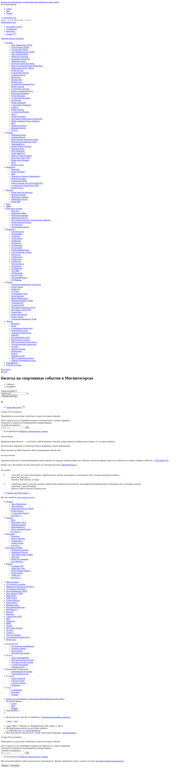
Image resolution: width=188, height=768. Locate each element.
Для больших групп (20, 674)
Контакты (10, 31)
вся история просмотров (26, 497)
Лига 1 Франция (13, 635)
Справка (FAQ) (18, 667)
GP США (15, 271)
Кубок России (17, 188)
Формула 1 (10, 229)
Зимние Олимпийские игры (23, 360)
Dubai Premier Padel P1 (21, 571)
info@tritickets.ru (33, 730)
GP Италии (16, 261)
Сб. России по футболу (16, 589)
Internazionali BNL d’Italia (22, 301)
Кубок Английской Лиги (22, 91)
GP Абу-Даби (17, 275)
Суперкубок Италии (20, 112)
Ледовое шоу (17, 225)
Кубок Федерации (19, 314)
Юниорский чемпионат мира (24, 142)
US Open (15, 291)
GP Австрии (16, 248)
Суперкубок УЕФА (19, 50)
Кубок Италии (17, 109)
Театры (9, 13)
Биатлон (9, 190)
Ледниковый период (20, 227)
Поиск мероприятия (20, 658)
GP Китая (15, 236)
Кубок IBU (16, 202)
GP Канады (16, 243)
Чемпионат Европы (19, 57)
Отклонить (15, 766)
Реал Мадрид (12, 603)
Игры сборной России (21, 529)
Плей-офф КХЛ (18, 153)
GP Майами (16, 280)
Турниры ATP (17, 303)
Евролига (15, 169)
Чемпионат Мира (18, 213)
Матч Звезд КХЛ (18, 522)
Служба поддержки (19, 665)
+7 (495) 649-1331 (13, 730)
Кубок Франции (18, 116)
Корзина (20, 38)
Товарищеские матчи (20, 59)
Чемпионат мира (18, 61)
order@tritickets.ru (68, 465)
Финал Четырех (18, 172)
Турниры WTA (17, 305)
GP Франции (17, 245)
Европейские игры (19, 330)
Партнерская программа (21, 671)
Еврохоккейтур (18, 144)
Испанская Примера (20, 93)
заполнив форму (69, 733)
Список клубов (18, 681)
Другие (9, 321)
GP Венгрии (16, 257)
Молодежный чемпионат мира (24, 139)
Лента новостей (18, 678)
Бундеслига (16, 100)
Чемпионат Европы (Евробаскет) (25, 176)
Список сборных (18, 683)
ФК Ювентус (12, 610)
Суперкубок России (20, 73)
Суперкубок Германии (21, 105)
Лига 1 (14, 114)
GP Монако (16, 241)
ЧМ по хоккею (12, 582)
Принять (5, 766)
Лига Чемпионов (18, 504)
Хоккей (9, 132)
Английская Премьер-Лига (23, 84)
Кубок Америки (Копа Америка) (25, 121)
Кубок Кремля (17, 296)
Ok (27, 428)
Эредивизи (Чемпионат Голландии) (26, 119)
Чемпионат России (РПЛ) (22, 508)
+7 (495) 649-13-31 (161, 460)
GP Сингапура (17, 264)
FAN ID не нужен (14, 365)
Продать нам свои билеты (22, 660)
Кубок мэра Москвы (20, 160)
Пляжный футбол (19, 126)
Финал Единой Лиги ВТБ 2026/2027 (27, 183)
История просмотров (20, 653)
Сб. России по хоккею (15, 584)
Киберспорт (16, 351)
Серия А (15, 107)
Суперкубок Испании (20, 98)
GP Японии (16, 266)
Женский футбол (18, 128)
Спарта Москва (13, 600)
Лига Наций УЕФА (19, 54)
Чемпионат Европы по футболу (20, 586)
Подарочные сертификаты (22, 646)
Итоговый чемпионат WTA (23, 307)
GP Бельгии (16, 259)
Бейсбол (14, 335)
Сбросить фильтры (9, 396)
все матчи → (16, 515)
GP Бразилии (17, 273)
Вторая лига (16, 82)
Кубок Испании (18, 96)
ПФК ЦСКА (11, 598)
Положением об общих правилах (56, 717)
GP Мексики (16, 268)
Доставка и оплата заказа (22, 662)
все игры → (16, 532)
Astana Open (16, 312)
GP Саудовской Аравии (21, 252)
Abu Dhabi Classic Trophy (22, 555)
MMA (8, 206)
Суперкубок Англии (20, 89)
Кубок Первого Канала (21, 146)
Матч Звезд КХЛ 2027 (21, 158)
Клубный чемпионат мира (22, 63)
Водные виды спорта (20, 340)
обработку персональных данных (33, 431)
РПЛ (8, 619)
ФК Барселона (12, 605)
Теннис (9, 282)
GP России (16, 254)
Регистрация (16, 651)
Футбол (9, 43)
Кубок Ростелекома (19, 559)
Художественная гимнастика (23, 344)
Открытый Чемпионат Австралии (26, 284)
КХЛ (13, 520)
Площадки (15, 685)
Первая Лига (16, 80)
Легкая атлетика (18, 349)
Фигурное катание (14, 208)
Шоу (8, 11)
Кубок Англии (17, 86)
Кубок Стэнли (17, 165)
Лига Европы (17, 506)
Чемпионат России (19, 199)
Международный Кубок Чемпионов (27, 66)
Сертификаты (12, 363)
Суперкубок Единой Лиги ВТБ (25, 185)
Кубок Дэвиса (17, 317)
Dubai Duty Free (18, 568)
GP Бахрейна (17, 234)
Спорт (9, 9)
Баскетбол (10, 167)
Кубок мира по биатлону (22, 192)
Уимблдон (15, 289)
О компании (11, 29)
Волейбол (15, 324)
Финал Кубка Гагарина (21, 155)
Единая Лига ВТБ (14, 616)
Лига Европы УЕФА (20, 47)
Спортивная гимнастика (22, 328)
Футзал (14, 130)
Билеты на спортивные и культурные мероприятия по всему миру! (30, 2)
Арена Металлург (14, 407)
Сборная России (18, 75)
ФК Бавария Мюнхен (15, 607)
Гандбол (15, 347)
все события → (17, 561)
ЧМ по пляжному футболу (22, 358)
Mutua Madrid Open (19, 298)
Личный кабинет (8, 38)
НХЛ (13, 162)
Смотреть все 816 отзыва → (18, 493)
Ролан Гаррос (17, 287)
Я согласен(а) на (26, 431)
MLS (13, 123)
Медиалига (16, 77)
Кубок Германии (18, 103)
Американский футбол (21, 333)
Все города (6, 369)
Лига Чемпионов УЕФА (21, 45)
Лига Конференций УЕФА (23, 52)
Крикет (14, 353)
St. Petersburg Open (19, 294)
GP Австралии (17, 231)
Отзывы (11, 34)
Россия (4, 372)
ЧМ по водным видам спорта (24, 342)
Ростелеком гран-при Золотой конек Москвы (31, 220)
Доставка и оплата (14, 27)
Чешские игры (17, 149)
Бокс (8, 204)
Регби (13, 326)
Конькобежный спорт (20, 337)
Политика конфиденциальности (110, 761)
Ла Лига (9, 630)
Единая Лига (17, 541)
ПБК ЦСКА (11, 596)
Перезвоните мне (8, 22)
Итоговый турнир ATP (21, 310)
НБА (13, 174)
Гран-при (15, 211)
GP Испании (16, 238)
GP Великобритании (20, 250)
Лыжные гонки (18, 356)
